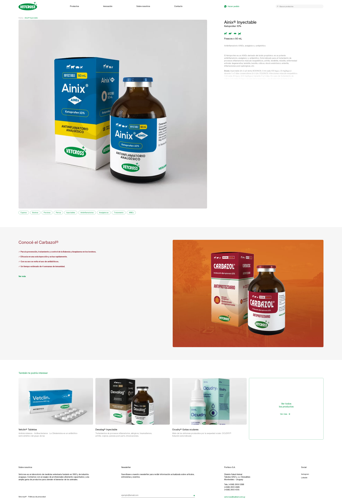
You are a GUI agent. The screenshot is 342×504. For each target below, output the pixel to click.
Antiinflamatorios (87, 213)
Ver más (22, 276)
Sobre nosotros (143, 6)
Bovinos (35, 213)
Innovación (107, 6)
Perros (58, 213)
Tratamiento (118, 213)
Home (21, 18)
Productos (74, 6)
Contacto (178, 6)
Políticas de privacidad (37, 497)
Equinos (24, 213)
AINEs (131, 213)
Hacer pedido (233, 6)
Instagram (305, 474)
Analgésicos (103, 213)
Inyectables (70, 213)
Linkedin (304, 478)
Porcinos (47, 213)
